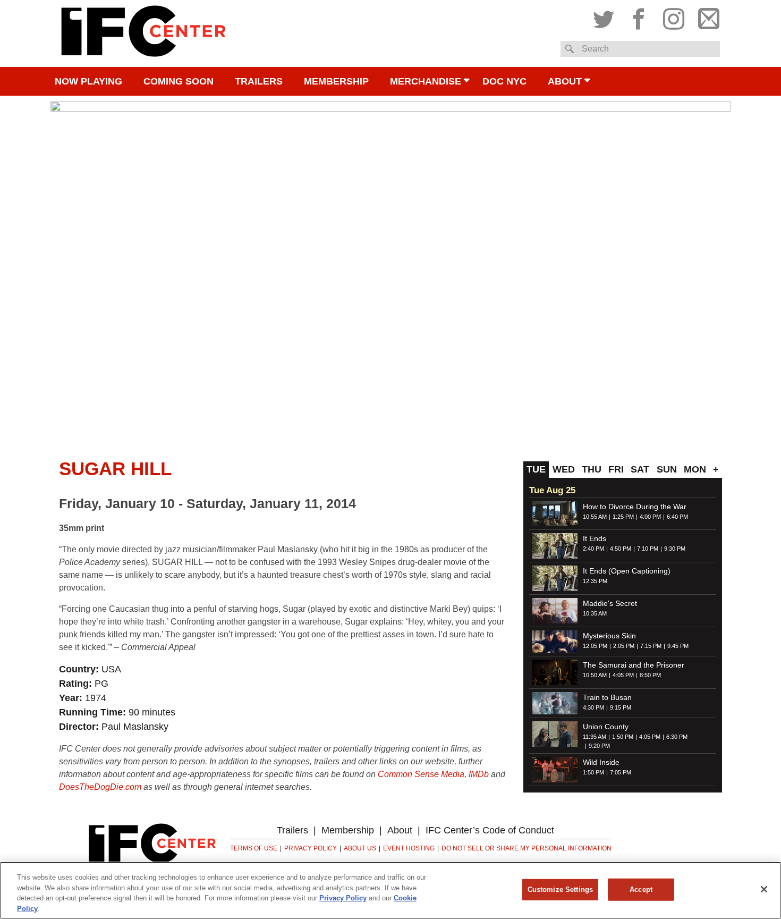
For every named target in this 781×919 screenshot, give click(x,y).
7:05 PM (620, 772)
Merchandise (425, 81)
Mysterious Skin (609, 635)
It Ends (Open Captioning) (626, 571)
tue (536, 469)
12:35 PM (595, 581)
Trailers (259, 81)
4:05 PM (623, 675)
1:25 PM (623, 516)
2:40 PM (593, 548)
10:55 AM (595, 516)
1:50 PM (622, 736)
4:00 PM (650, 516)
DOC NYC (504, 81)
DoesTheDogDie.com (100, 786)
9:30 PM (674, 548)
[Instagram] (673, 16)
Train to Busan (607, 697)
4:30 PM (593, 707)
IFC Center (143, 33)
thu (591, 469)
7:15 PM (650, 646)
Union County (606, 726)
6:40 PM (677, 516)
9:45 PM (678, 646)
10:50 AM (595, 675)
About (565, 81)
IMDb (479, 774)
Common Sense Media (421, 774)
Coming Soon (178, 81)
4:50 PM (620, 548)
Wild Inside (601, 762)
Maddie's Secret (610, 603)
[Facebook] (638, 16)
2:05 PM (623, 646)
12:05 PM (595, 646)
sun (667, 469)
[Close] (764, 889)
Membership (336, 81)
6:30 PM (676, 736)
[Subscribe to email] (706, 16)
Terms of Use (253, 848)
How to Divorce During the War (634, 506)
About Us (360, 848)
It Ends (594, 538)
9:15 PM (620, 707)
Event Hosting (409, 848)
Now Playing (88, 81)
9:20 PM (599, 746)
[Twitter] (606, 16)
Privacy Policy (310, 848)
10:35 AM (595, 613)
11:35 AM (594, 736)
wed (564, 469)
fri (616, 469)
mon (695, 469)
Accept (641, 889)
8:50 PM (650, 675)
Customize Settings (560, 889)
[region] (390, 890)
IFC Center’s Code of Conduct (490, 830)
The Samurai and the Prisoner (633, 665)
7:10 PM (647, 548)
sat (640, 469)
